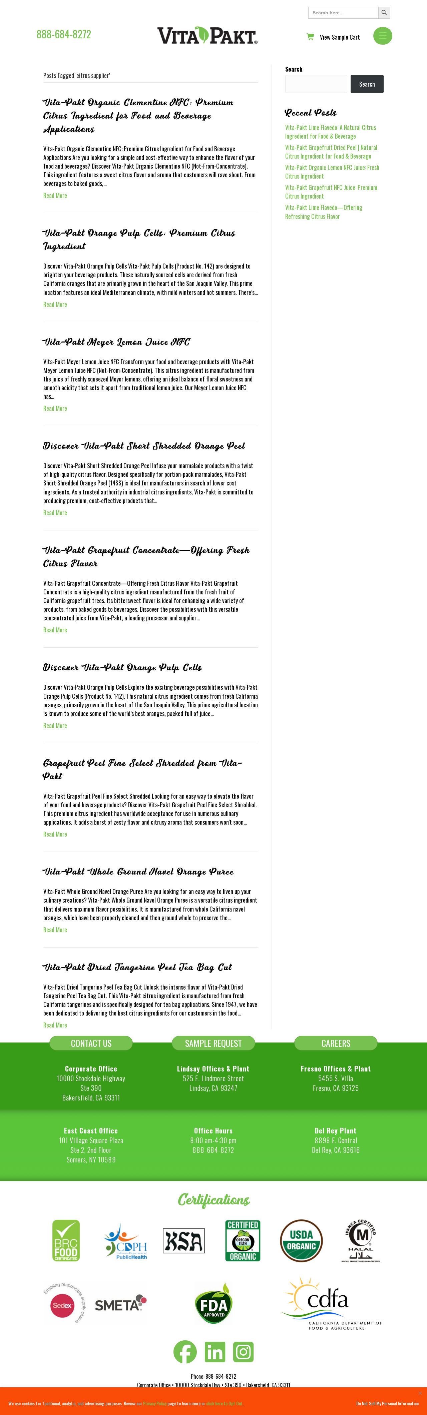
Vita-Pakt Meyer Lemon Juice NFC (116, 342)
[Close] (420, 1393)
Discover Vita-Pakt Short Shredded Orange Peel (144, 446)
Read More (55, 195)
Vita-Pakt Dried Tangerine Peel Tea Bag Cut (137, 967)
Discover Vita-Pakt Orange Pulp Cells (122, 667)
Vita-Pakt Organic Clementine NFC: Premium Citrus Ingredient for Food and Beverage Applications (138, 116)
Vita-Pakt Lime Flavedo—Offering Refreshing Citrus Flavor (323, 211)
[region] (213, 1401)
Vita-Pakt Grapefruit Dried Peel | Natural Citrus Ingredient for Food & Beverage (331, 151)
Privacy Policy (154, 1403)
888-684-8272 (64, 33)
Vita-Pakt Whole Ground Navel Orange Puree (138, 872)
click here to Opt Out (224, 1403)
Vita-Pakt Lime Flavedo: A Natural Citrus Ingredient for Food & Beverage (330, 131)
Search (294, 69)
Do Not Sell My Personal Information (387, 1403)
